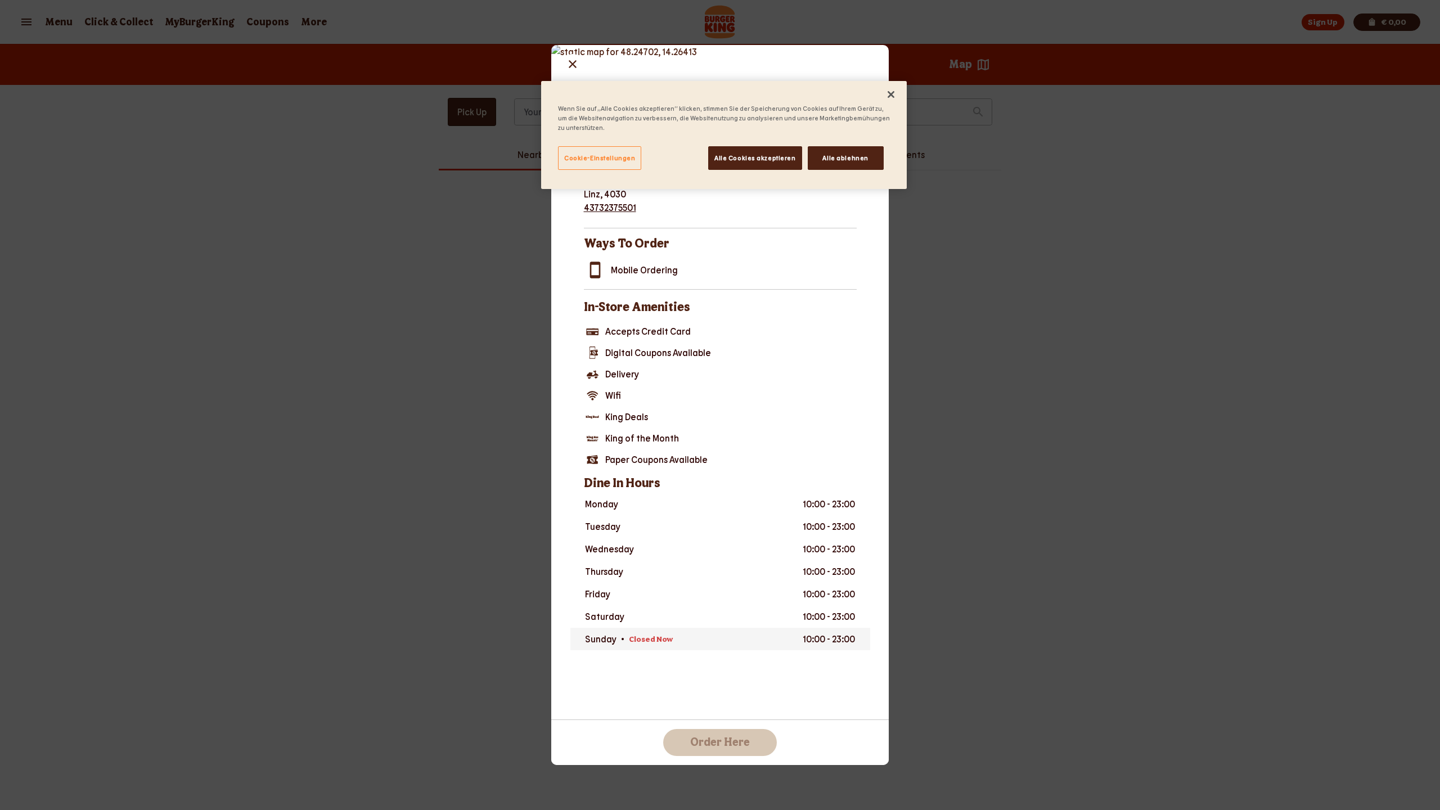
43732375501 (610, 207)
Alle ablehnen (845, 157)
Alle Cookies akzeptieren (755, 157)
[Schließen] (891, 94)
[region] (724, 135)
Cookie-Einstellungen (599, 157)
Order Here (720, 742)
